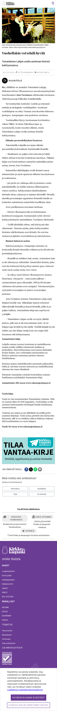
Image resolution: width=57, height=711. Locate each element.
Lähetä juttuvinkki (43, 517)
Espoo (5, 611)
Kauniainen (6, 615)
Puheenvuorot (8, 580)
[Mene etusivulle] (13, 551)
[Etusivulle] (8, 3)
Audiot (5, 588)
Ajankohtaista (8, 571)
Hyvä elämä (7, 575)
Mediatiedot (7, 635)
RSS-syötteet (8, 596)
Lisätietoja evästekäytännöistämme (25, 689)
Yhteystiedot (7, 630)
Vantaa (5, 620)
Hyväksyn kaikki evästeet (28, 697)
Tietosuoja (6, 639)
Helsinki (5, 607)
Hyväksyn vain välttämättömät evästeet (28, 705)
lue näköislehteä (11, 647)
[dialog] (28, 689)
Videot (5, 592)
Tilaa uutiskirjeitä (8, 643)
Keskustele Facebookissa (16, 518)
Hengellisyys (7, 584)
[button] (26, 469)
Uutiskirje (29, 531)
